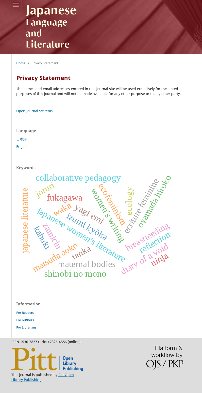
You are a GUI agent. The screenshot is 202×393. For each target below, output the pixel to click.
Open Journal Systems (34, 111)
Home (20, 63)
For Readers (25, 312)
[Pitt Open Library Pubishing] (47, 369)
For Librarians (26, 327)
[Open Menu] (16, 5)
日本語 (21, 139)
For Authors (25, 320)
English (22, 146)
